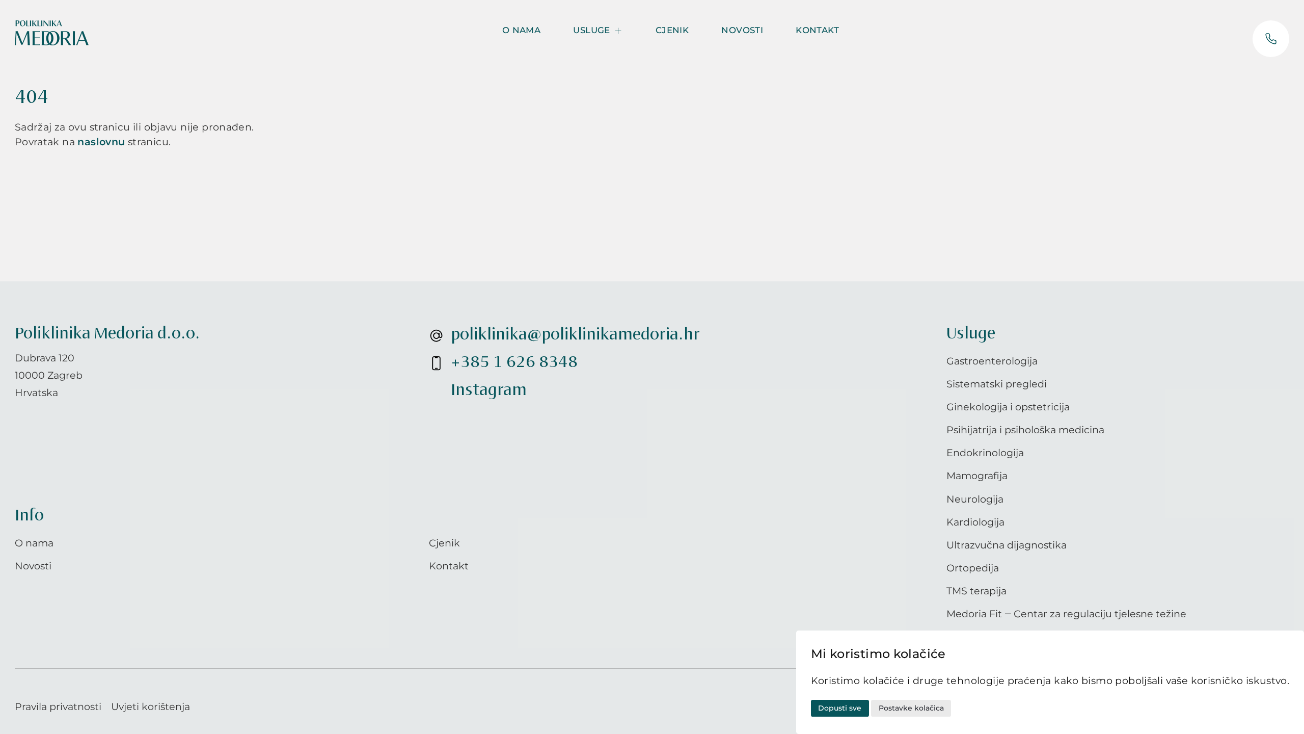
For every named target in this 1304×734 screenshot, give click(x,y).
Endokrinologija (985, 453)
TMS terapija (976, 591)
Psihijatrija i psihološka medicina (1025, 430)
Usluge (591, 30)
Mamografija (977, 475)
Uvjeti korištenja (150, 706)
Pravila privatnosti (58, 706)
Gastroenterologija (992, 361)
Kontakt (817, 30)
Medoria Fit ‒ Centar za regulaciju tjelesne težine (1066, 614)
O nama (521, 30)
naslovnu (101, 142)
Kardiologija (975, 522)
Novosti (742, 30)
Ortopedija (972, 568)
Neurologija (974, 499)
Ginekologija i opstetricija (1008, 407)
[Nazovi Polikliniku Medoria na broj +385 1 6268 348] (1271, 38)
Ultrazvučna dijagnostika (1006, 545)
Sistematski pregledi (996, 384)
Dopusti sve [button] (839, 708)
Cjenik (672, 30)
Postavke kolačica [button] (911, 708)
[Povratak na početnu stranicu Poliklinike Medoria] (52, 32)
